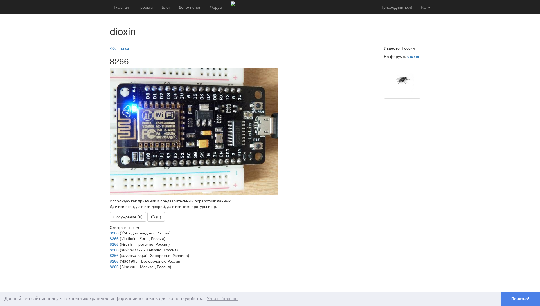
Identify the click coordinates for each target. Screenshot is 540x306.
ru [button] (424, 7)
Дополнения (190, 7)
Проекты (145, 7)
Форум (216, 7)
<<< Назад (119, 48)
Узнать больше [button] (222, 298)
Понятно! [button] (520, 298)
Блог (166, 7)
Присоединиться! (396, 7)
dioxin (413, 56)
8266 (114, 233)
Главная (121, 7)
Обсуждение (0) (128, 217)
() (158, 217)
